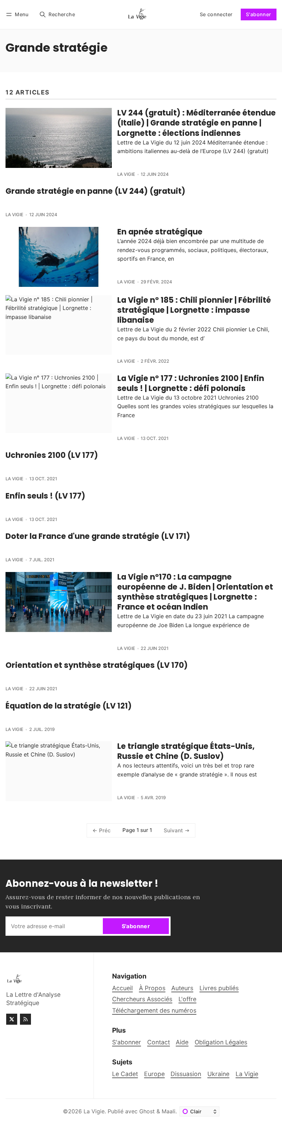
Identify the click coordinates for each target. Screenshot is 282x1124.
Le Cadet (125, 1073)
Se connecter (216, 14)
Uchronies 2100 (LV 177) (52, 455)
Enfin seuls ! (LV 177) (45, 495)
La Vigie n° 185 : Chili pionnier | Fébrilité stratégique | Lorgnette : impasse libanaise (194, 309)
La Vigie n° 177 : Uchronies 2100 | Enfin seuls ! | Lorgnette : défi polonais (190, 383)
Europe (154, 1073)
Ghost (147, 1111)
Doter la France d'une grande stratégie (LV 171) (98, 536)
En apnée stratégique (160, 231)
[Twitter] (11, 1019)
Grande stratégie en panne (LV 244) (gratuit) (95, 191)
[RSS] (25, 1019)
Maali (168, 1111)
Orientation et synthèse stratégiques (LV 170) (97, 665)
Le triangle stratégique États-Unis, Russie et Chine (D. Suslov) (185, 751)
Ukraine (218, 1073)
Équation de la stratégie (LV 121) (69, 705)
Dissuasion (186, 1073)
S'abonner (258, 14)
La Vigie (126, 174)
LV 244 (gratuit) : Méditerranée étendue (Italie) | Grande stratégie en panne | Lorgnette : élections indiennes (196, 122)
